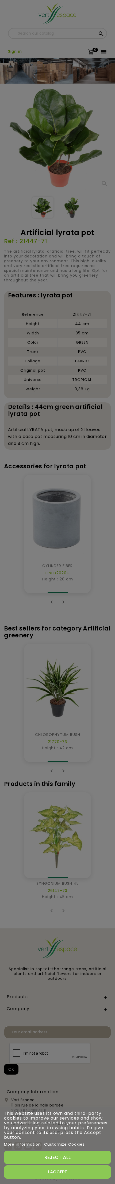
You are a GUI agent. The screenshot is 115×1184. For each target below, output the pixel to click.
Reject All (57, 1157)
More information (23, 1144)
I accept (57, 1172)
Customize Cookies (64, 1144)
